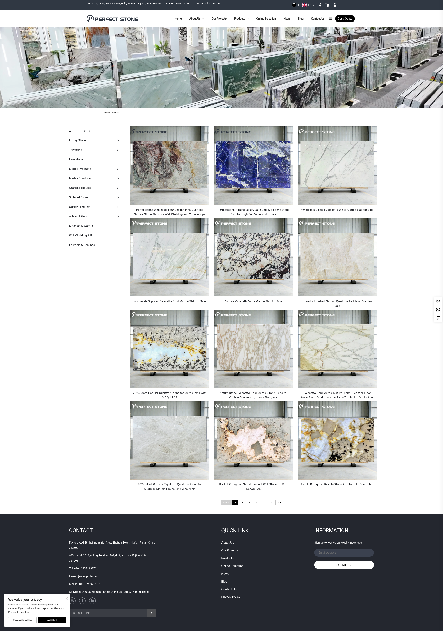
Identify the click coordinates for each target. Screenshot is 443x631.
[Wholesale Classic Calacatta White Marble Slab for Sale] (337, 165)
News (287, 18)
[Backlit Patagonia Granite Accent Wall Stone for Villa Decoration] (253, 440)
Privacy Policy (230, 597)
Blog (301, 18)
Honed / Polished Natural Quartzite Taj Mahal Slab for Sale (337, 303)
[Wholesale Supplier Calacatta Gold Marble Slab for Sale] (169, 257)
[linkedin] (327, 5)
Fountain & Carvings (82, 245)
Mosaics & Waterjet (82, 226)
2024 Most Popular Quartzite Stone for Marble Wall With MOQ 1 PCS (169, 395)
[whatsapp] (438, 310)
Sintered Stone (78, 197)
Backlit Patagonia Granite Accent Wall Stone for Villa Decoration (253, 487)
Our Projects (219, 18)
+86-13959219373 (179, 3)
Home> (106, 112)
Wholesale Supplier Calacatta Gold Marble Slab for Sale (170, 301)
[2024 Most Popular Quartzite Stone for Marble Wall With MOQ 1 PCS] (169, 348)
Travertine (75, 149)
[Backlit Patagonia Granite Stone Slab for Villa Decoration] (337, 440)
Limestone (76, 159)
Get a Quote (345, 18)
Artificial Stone (78, 216)
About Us (194, 18)
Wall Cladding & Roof (82, 235)
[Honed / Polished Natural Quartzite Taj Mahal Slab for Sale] (337, 257)
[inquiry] (438, 318)
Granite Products (80, 188)
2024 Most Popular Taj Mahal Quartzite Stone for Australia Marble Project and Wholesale (170, 487)
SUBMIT (342, 565)
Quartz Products (80, 207)
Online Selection (266, 18)
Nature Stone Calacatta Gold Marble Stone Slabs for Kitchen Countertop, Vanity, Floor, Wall (253, 395)
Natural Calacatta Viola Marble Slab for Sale (253, 301)
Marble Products (80, 169)
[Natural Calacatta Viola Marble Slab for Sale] (253, 257)
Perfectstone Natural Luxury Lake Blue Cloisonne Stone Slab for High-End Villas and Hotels (253, 212)
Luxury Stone (77, 140)
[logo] (113, 19)
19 (271, 502)
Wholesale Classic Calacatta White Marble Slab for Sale (337, 209)
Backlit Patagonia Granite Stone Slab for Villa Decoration (337, 484)
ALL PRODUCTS (79, 131)
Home (178, 18)
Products (239, 18)
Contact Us (317, 18)
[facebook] (320, 5)
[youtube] (334, 5)
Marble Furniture (80, 178)
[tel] (438, 301)
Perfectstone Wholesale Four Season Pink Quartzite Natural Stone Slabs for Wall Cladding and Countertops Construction (169, 212)
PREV (226, 502)
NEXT (281, 502)
